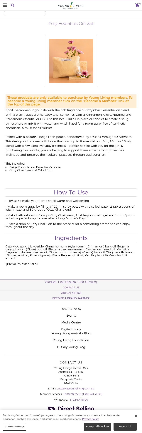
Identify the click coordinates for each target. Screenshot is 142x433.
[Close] (136, 416)
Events (71, 315)
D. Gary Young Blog (71, 347)
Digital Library (71, 329)
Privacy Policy (90, 419)
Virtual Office (71, 293)
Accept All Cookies (97, 426)
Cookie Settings (14, 426)
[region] (71, 421)
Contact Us (71, 287)
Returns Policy (71, 308)
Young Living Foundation (71, 340)
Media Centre (71, 322)
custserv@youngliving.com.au (75, 388)
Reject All (125, 426)
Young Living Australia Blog (71, 333)
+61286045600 (78, 400)
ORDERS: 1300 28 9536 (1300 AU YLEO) (71, 282)
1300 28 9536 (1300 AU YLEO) (82, 394)
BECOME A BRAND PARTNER (71, 298)
